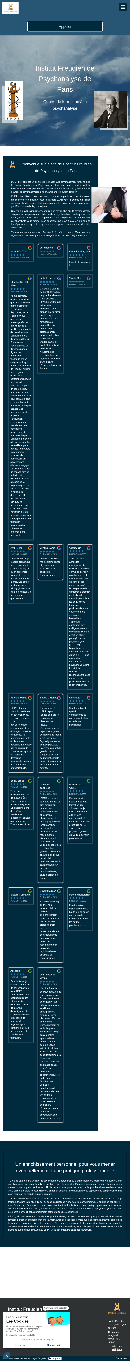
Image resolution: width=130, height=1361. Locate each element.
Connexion (121, 1358)
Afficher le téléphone (117, 1348)
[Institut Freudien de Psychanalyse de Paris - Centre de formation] (11, 8)
